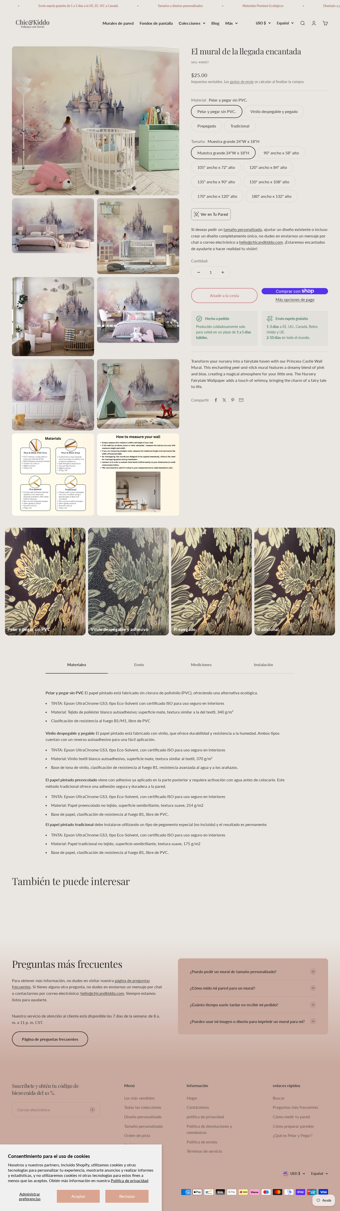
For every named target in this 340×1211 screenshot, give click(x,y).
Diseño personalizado (143, 1116)
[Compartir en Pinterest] (232, 400)
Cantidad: (199, 260)
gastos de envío (242, 82)
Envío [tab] (139, 664)
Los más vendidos (139, 1098)
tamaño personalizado (243, 229)
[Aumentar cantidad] (223, 272)
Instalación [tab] (263, 664)
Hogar (192, 1098)
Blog (215, 23)
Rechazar (127, 1196)
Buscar (279, 1098)
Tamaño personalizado (143, 1126)
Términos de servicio (204, 1151)
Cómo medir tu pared (291, 1116)
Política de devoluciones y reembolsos (209, 1129)
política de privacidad (205, 1116)
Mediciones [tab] (201, 664)
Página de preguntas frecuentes (50, 1039)
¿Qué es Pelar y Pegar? (292, 1135)
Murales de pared (118, 23)
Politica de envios (202, 1141)
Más (229, 23)
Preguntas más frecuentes (295, 1107)
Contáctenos (198, 1107)
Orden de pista (137, 1135)
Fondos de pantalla (156, 23)
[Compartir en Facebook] (216, 400)
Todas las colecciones (142, 1107)
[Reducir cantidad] (198, 272)
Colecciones (189, 23)
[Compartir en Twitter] (224, 400)
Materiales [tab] (76, 664)
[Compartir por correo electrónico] (241, 400)
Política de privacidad (129, 1180)
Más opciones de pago (295, 299)
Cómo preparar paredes (293, 1126)
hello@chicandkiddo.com (261, 242)
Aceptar (78, 1196)
